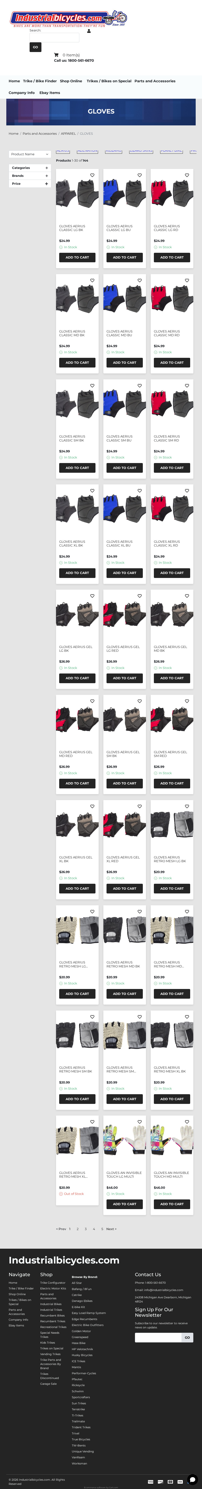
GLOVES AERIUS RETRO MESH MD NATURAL (168, 964)
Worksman (79, 1463)
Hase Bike (78, 1343)
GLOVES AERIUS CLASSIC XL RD (167, 543)
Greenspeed (80, 1337)
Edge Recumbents (84, 1319)
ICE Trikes (78, 1361)
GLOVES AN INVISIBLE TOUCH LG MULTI (124, 1174)
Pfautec (77, 1379)
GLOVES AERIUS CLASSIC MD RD (167, 333)
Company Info (22, 93)
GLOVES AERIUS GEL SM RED (170, 754)
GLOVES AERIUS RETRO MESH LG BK (170, 859)
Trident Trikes (81, 1427)
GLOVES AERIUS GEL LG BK (75, 649)
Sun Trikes (79, 1403)
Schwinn (78, 1391)
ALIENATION (87, 150)
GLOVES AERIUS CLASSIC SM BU (120, 438)
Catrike (77, 1295)
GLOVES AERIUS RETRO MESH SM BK (75, 1069)
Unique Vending (83, 1451)
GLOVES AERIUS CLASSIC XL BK (72, 543)
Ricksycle (78, 1385)
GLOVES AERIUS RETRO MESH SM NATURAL (120, 1070)
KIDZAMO (113, 150)
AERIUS (63, 150)
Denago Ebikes (82, 1301)
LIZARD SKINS (141, 150)
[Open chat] (192, 1479)
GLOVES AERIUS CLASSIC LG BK (72, 228)
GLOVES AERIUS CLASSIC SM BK (72, 438)
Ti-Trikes (77, 1415)
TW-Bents (79, 1445)
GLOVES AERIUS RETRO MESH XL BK (170, 1069)
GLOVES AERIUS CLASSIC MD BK (72, 333)
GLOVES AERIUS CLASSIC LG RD (167, 228)
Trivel (75, 1433)
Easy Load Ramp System (89, 1313)
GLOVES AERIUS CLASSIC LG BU (120, 228)
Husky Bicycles (82, 1355)
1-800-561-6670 (155, 1282)
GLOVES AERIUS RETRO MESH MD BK (123, 964)
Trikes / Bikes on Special (109, 81)
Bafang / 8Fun (82, 1289)
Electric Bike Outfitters (88, 1325)
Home (14, 81)
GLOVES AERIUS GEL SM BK (123, 754)
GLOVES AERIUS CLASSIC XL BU (120, 543)
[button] (89, 31)
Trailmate (78, 1421)
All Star (77, 1283)
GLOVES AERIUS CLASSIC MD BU (120, 333)
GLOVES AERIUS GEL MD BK (170, 649)
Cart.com (113, 1487)
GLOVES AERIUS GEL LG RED (123, 649)
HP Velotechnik (82, 1349)
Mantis (76, 1367)
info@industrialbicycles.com (163, 1290)
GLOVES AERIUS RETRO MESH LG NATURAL (72, 964)
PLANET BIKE (171, 150)
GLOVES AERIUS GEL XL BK (75, 859)
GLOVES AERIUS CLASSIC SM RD (167, 438)
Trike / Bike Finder (40, 81)
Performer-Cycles (84, 1373)
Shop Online (71, 81)
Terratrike (78, 1409)
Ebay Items (49, 93)
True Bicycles (81, 1439)
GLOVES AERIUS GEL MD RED (75, 754)
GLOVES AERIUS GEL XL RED (123, 859)
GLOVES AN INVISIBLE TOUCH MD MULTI (171, 1174)
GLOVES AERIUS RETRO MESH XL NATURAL (72, 1175)
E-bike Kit (78, 1307)
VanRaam (78, 1457)
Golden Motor (81, 1331)
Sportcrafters (81, 1397)
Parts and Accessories (155, 81)
